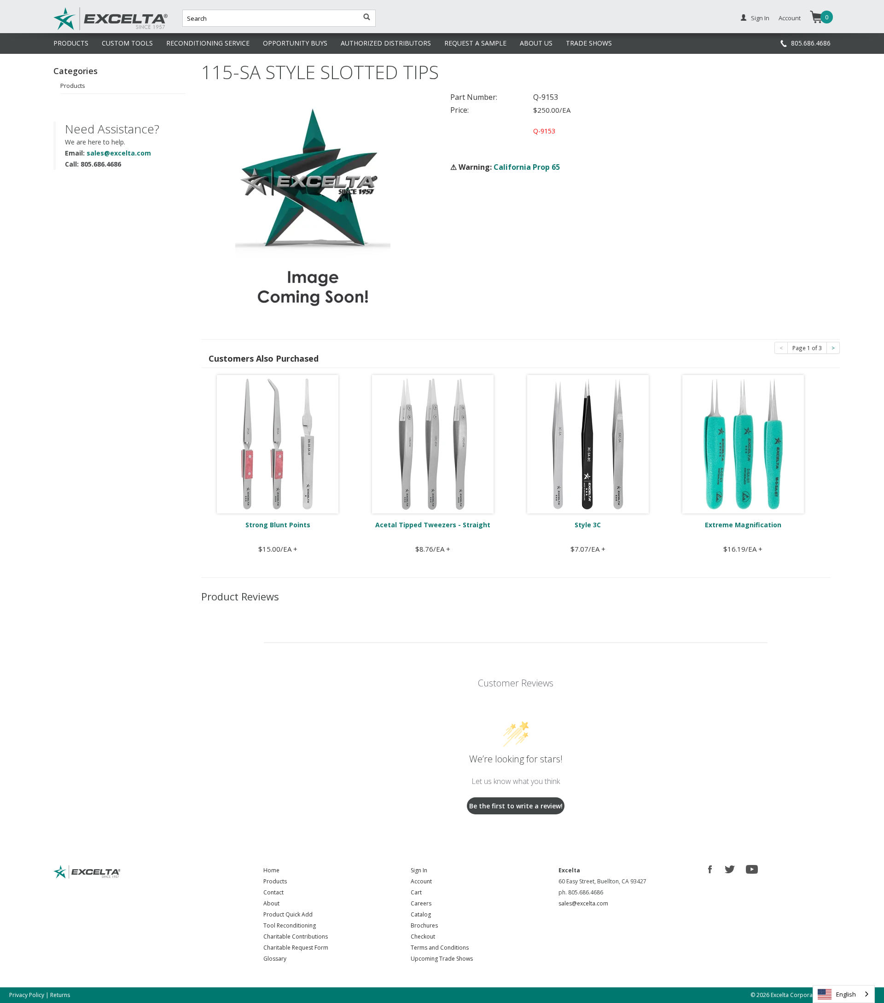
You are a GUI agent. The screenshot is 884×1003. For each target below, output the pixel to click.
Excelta (82, 29)
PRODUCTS (70, 43)
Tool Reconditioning (289, 925)
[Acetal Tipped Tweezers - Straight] (433, 443)
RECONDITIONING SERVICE (208, 43)
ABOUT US (536, 43)
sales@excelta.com (119, 153)
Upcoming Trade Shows (442, 959)
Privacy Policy (26, 995)
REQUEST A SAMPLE (475, 43)
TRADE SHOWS (589, 43)
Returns (60, 995)
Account (790, 18)
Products (72, 85)
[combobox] (844, 994)
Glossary (274, 959)
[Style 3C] (588, 443)
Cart (416, 892)
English (846, 994)
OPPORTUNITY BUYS (295, 43)
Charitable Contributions (295, 936)
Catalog (421, 914)
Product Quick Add (288, 914)
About (271, 903)
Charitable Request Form (295, 947)
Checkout (423, 936)
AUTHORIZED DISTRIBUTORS (386, 43)
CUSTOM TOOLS (127, 43)
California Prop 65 (527, 167)
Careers (421, 903)
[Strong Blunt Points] (277, 443)
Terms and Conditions (440, 947)
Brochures (424, 925)
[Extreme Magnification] (743, 443)
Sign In (760, 18)
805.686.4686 (811, 43)
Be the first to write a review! (516, 805)
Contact (273, 892)
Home (271, 870)
